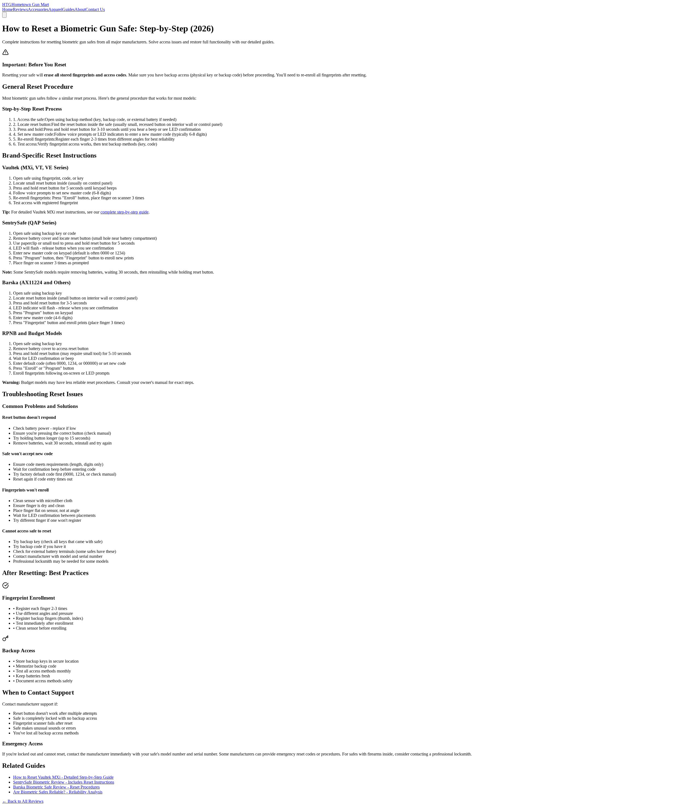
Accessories (38, 9)
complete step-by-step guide (124, 212)
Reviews (20, 9)
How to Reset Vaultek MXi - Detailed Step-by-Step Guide (63, 777)
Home (7, 9)
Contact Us (95, 9)
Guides (68, 9)
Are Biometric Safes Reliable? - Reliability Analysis (57, 792)
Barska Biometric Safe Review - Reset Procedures (56, 787)
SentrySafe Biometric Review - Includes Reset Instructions (63, 782)
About (80, 9)
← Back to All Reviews (22, 801)
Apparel (55, 9)
